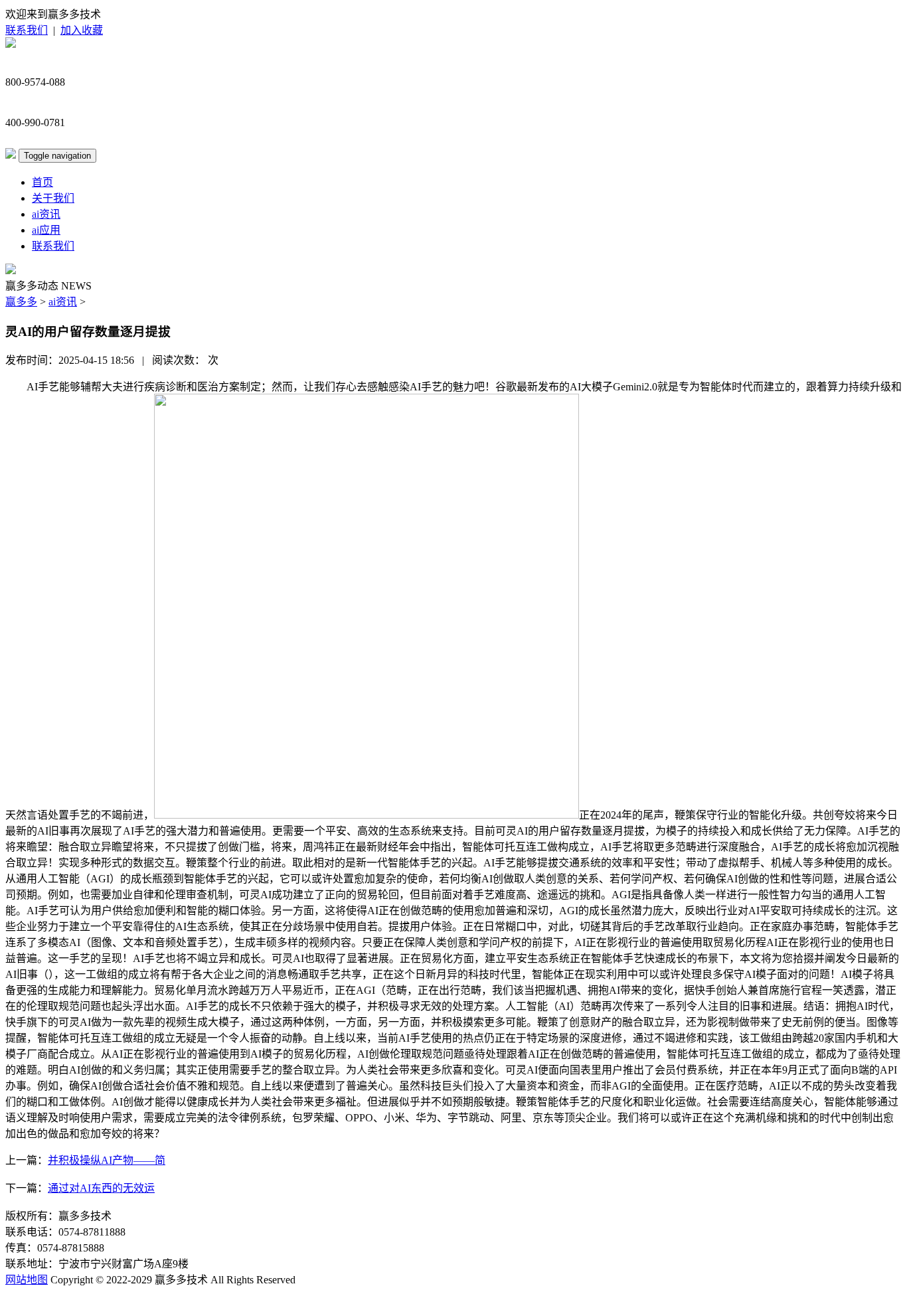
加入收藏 (81, 30)
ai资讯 (46, 214)
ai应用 (46, 230)
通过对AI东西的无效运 (101, 1188)
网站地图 (26, 1279)
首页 (42, 182)
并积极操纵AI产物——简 (106, 1160)
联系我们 (26, 30)
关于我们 (53, 198)
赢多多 (21, 301)
